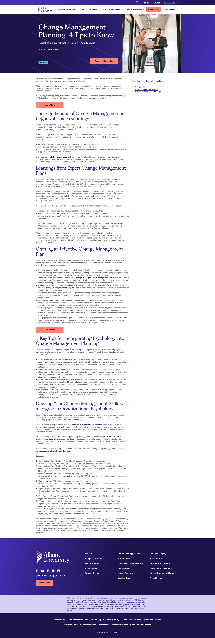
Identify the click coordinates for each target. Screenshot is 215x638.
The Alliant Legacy (158, 554)
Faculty (157, 2)
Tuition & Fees (123, 558)
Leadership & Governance (161, 568)
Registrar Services (125, 578)
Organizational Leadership (146, 89)
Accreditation (156, 558)
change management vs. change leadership (95, 278)
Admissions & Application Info (130, 554)
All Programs (91, 568)
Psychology (139, 87)
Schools (88, 554)
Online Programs (92, 563)
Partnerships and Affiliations (162, 573)
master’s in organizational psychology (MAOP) (92, 424)
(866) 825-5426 (170, 2)
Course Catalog (124, 568)
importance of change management (55, 157)
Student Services (92, 573)
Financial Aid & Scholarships (130, 563)
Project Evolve (156, 578)
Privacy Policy (113, 620)
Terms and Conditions (131, 620)
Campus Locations (93, 558)
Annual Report (97, 620)
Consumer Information (78, 620)
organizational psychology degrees (54, 451)
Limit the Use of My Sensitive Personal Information (87, 624)
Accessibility (59, 620)
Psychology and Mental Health (147, 92)
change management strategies (60, 288)
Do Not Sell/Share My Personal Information (131, 624)
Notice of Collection (152, 620)
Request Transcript (125, 573)
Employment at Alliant (160, 563)
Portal (146, 2)
